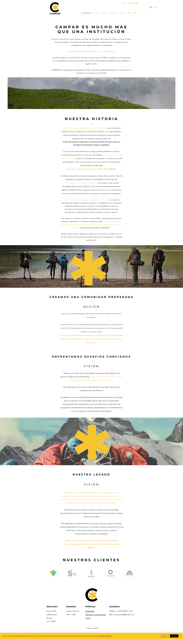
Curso (88, 618)
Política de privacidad (104, 636)
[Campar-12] (126, 3)
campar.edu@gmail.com (124, 614)
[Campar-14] (137, 3)
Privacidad (89, 611)
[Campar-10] (123, 3)
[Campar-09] (134, 3)
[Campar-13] (131, 3)
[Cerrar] (181, 635)
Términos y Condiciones (95, 614)
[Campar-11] (129, 3)
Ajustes (164, 636)
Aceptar (174, 636)
